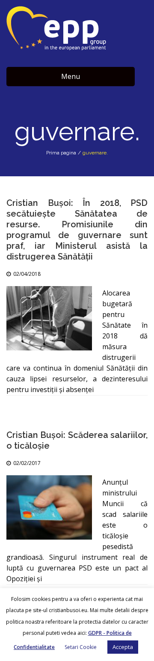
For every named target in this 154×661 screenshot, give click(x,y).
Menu (70, 76)
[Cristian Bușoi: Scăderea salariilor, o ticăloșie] (49, 507)
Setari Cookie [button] (81, 647)
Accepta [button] (123, 647)
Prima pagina (61, 153)
